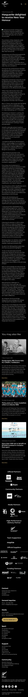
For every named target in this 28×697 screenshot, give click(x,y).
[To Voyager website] (19, 563)
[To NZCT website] (5, 572)
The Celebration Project (7, 665)
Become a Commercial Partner (9, 654)
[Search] (21, 4)
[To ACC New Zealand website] (9, 496)
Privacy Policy (13, 689)
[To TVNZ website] (12, 511)
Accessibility (21, 689)
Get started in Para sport (8, 628)
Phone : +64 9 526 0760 (7, 603)
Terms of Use (5, 689)
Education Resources (7, 662)
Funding (4, 636)
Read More (4, 377)
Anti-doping (5, 635)
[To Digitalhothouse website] (24, 557)
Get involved (5, 649)
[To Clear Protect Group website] (9, 563)
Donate (3, 648)
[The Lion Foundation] (14, 572)
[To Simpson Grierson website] (4, 551)
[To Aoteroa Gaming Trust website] (9, 577)
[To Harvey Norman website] (19, 478)
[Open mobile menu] (25, 4)
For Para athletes (6, 632)
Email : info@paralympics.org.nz (9, 604)
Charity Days (5, 667)
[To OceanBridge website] (14, 557)
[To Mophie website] (10, 542)
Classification (5, 630)
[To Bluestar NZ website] (14, 551)
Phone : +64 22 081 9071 (7, 615)
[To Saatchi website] (24, 551)
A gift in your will (6, 652)
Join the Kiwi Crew (6, 646)
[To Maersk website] (4, 557)
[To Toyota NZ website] (8, 478)
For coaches (5, 633)
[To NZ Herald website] (5, 511)
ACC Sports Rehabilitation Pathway (10, 663)
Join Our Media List (9, 619)
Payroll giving (5, 651)
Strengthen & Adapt (6, 638)
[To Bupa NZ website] (14, 484)
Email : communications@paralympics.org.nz (13, 614)
